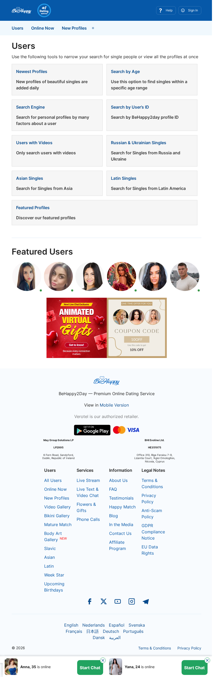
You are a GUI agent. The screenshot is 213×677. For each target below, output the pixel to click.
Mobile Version (114, 405)
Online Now (42, 28)
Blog (113, 515)
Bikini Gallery (57, 515)
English (71, 625)
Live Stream (88, 480)
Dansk (99, 637)
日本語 (92, 631)
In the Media (121, 524)
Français (74, 631)
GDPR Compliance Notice (153, 532)
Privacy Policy (189, 648)
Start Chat (90, 667)
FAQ (113, 489)
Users (17, 28)
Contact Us (120, 533)
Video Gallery (57, 506)
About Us (118, 480)
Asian (49, 557)
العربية (115, 637)
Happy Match (122, 506)
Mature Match (57, 524)
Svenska (137, 625)
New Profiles (74, 28)
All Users (53, 480)
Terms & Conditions (154, 648)
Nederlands (93, 625)
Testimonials (121, 498)
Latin (49, 566)
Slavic (50, 548)
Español (116, 625)
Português (133, 631)
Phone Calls (88, 519)
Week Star (54, 575)
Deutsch (111, 631)
